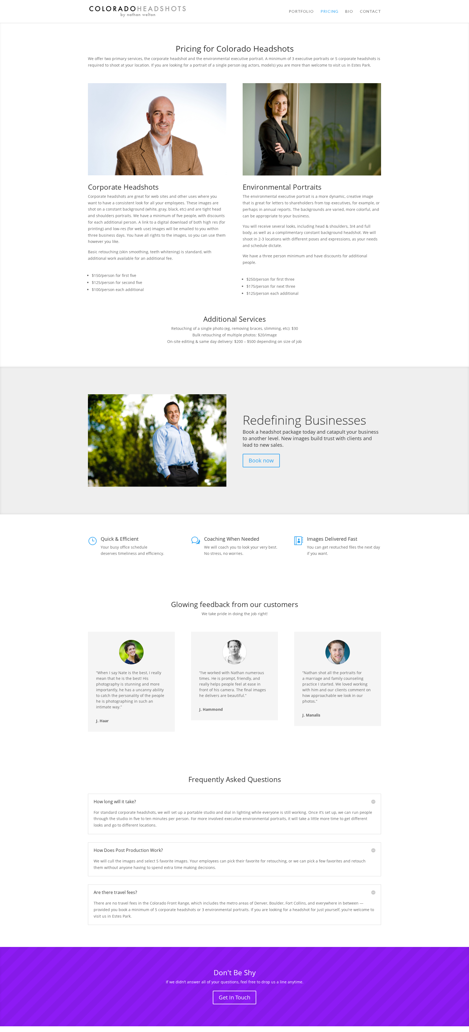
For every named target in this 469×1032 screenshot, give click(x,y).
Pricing (329, 12)
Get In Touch (234, 997)
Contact (370, 12)
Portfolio (301, 12)
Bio (349, 12)
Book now (261, 460)
